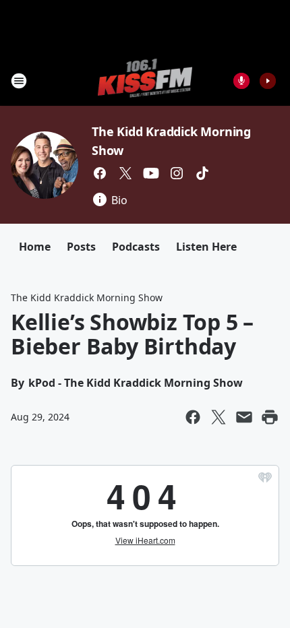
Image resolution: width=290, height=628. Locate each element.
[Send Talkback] (241, 81)
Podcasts (136, 246)
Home (35, 246)
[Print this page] (269, 417)
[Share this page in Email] (244, 417)
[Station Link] (145, 80)
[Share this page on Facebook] (192, 417)
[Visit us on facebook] (100, 173)
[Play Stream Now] (268, 81)
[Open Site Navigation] (19, 81)
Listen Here (206, 246)
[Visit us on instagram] (177, 173)
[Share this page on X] (218, 417)
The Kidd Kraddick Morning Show (87, 297)
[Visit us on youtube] (151, 173)
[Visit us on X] (125, 173)
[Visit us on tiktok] (202, 173)
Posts (81, 246)
